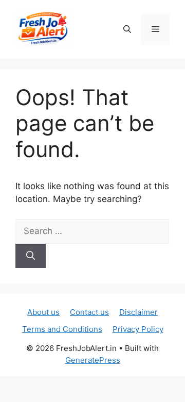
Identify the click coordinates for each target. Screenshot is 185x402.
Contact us (89, 312)
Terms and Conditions (62, 329)
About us (43, 312)
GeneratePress (92, 360)
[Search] (30, 256)
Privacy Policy (138, 329)
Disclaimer (138, 312)
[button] (127, 29)
